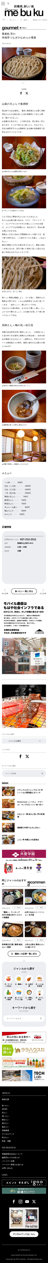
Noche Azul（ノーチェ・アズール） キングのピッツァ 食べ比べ (30, 803)
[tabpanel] (24, 63)
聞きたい (5, 1120)
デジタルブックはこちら (24, 1234)
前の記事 (5, 593)
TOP (3, 20)
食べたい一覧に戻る (24, 591)
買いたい (5, 1116)
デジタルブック (8, 1134)
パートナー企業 (8, 1161)
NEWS (4, 1109)
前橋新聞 (5, 1130)
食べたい (13, 20)
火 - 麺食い (24, 20)
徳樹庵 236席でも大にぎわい (28, 828)
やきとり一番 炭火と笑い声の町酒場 (31, 815)
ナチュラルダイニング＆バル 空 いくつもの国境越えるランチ (31, 791)
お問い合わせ (7, 1168)
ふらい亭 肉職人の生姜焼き (28, 840)
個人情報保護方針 (24, 1250)
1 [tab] (23, 83)
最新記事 (5, 1099)
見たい (4, 1113)
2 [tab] (25, 83)
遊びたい (5, 1123)
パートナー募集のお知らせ (12, 1165)
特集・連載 (6, 1141)
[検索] (42, 773)
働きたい (5, 1127)
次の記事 (43, 593)
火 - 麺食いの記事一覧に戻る (24, 954)
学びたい (5, 1137)
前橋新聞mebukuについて (12, 1154)
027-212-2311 (28, 539)
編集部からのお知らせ (11, 1157)
